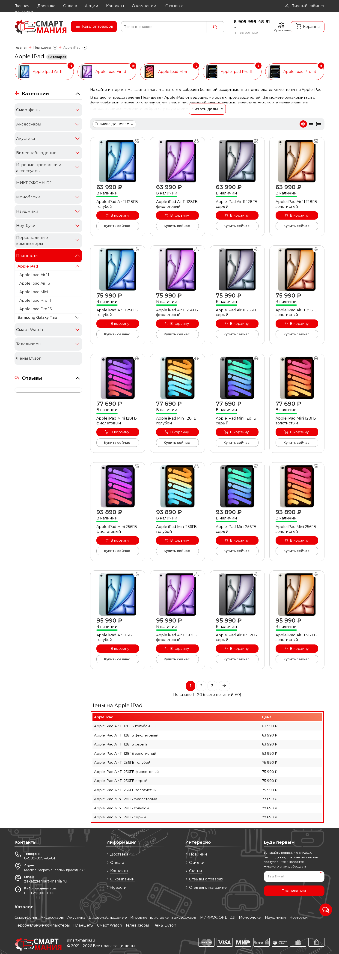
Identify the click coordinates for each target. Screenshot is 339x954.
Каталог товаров (97, 26)
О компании (122, 879)
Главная (21, 47)
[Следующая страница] (224, 686)
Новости (118, 887)
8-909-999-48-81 (252, 21)
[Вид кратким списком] (318, 124)
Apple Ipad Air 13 (34, 283)
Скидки (197, 862)
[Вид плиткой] (303, 124)
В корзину (119, 215)
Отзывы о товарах (206, 879)
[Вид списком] (311, 124)
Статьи (195, 871)
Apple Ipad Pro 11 (35, 300)
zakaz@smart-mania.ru (45, 881)
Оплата (117, 862)
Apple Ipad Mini (33, 292)
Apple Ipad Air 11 (34, 275)
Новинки (198, 854)
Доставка (119, 854)
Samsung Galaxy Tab (37, 317)
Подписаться (294, 890)
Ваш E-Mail (276, 876)
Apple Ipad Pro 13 (35, 309)
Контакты (119, 871)
